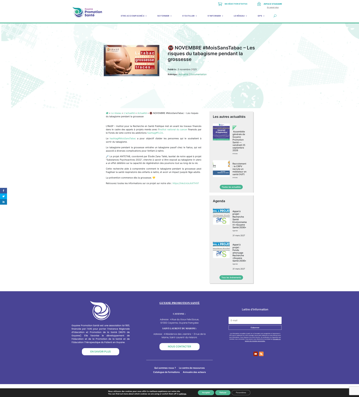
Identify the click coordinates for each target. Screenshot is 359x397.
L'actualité (129, 113)
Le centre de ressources (192, 368)
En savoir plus (100, 351)
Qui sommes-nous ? (165, 368)
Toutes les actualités (231, 187)
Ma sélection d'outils (236, 4)
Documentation (198, 74)
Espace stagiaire (273, 4)
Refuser (222, 392)
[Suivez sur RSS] (261, 354)
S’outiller (188, 15)
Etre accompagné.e (132, 15)
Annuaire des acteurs (194, 372)
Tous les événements (231, 277)
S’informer (214, 15)
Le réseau (239, 15)
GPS (260, 15)
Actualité (183, 74)
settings (182, 394)
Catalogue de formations (166, 372)
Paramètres (241, 392)
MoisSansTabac (123, 138)
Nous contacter (179, 346)
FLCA (155, 132)
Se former (163, 15)
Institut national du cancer (173, 129)
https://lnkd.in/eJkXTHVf (186, 183)
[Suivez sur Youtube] (255, 354)
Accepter (206, 392)
